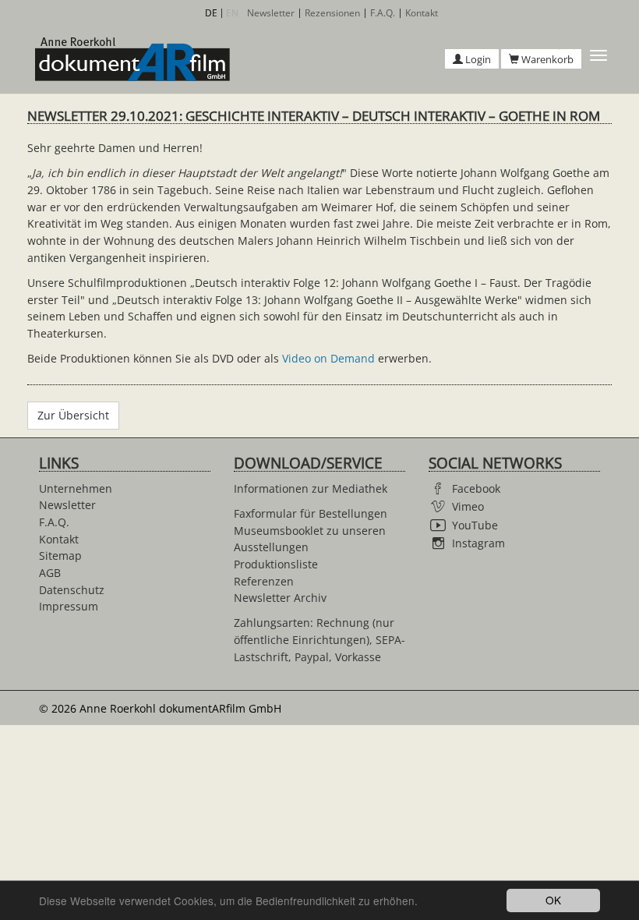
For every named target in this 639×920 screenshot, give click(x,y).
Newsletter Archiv (280, 597)
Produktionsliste (276, 564)
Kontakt (421, 13)
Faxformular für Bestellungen (310, 513)
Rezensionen (332, 13)
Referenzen (264, 581)
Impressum (68, 606)
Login (477, 59)
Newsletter (271, 13)
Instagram (478, 543)
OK (553, 900)
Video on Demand (328, 358)
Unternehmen (75, 488)
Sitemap (60, 555)
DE (211, 12)
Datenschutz (71, 589)
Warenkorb (546, 59)
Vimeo (468, 506)
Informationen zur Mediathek (310, 488)
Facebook (476, 488)
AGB (50, 572)
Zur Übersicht (73, 415)
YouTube (475, 525)
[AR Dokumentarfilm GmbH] (128, 59)
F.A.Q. (382, 13)
